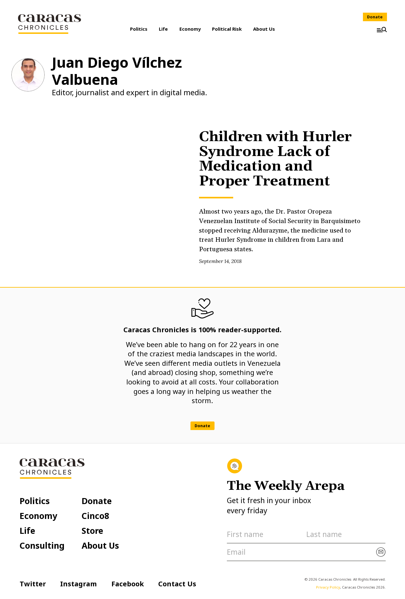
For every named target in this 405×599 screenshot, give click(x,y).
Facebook (127, 583)
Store (92, 531)
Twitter (33, 583)
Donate (375, 17)
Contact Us (177, 583)
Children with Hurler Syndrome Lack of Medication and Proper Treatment (275, 159)
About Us (264, 29)
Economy (190, 29)
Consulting (42, 545)
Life (163, 29)
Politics (138, 29)
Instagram (78, 583)
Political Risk (227, 29)
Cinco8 (95, 516)
